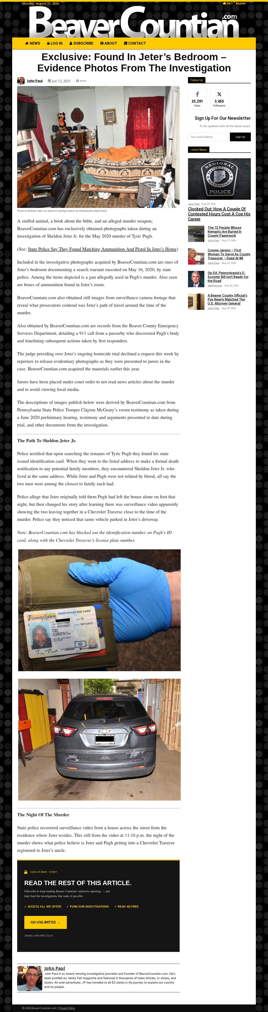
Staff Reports (215, 285)
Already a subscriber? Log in (38, 935)
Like (197, 92)
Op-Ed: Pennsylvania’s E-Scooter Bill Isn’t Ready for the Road (228, 277)
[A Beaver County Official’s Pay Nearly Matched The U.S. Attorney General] (196, 302)
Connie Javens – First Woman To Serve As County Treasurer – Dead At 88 (229, 254)
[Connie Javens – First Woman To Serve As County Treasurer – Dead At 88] (196, 256)
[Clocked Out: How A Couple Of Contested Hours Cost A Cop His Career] (219, 179)
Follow (219, 92)
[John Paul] (21, 81)
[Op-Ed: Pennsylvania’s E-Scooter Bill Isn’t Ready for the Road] (196, 279)
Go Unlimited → (46, 922)
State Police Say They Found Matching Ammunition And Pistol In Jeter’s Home (102, 249)
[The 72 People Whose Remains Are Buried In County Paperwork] (196, 234)
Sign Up (240, 136)
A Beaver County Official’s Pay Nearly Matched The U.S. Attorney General (227, 299)
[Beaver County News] (134, 22)
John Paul (35, 80)
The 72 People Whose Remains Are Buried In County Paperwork (224, 232)
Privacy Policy (67, 1008)
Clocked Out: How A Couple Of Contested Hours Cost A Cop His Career (219, 213)
